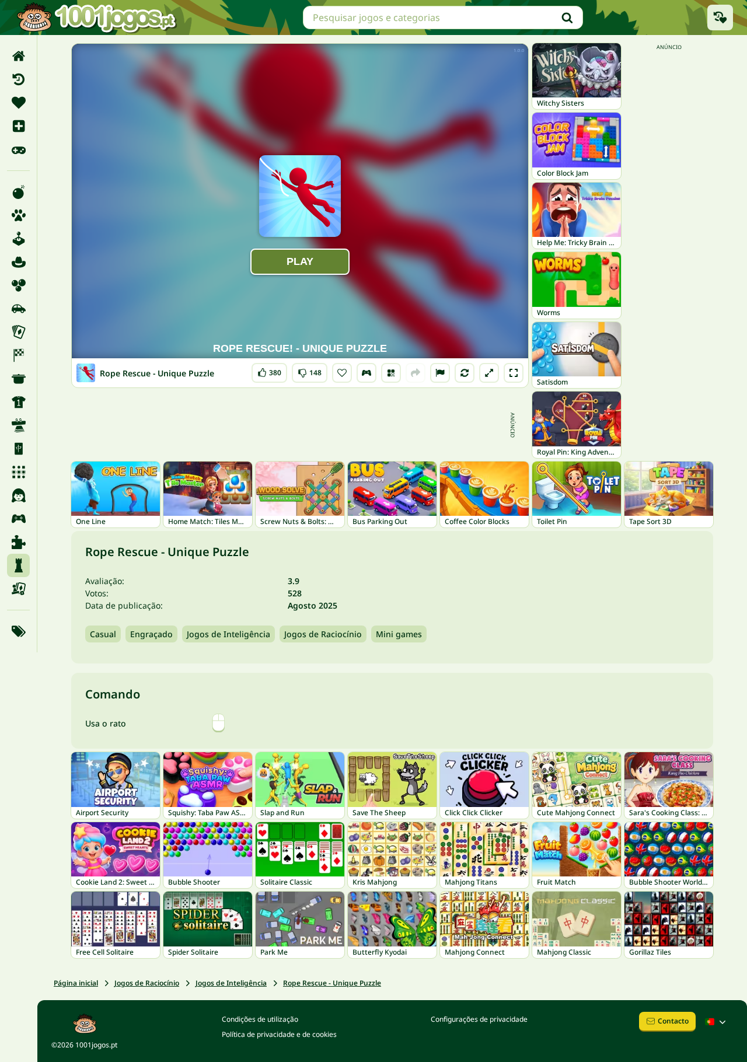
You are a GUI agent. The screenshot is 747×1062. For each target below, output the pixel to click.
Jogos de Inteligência (228, 634)
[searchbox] (443, 17)
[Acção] (18, 192)
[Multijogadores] (18, 518)
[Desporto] (18, 402)
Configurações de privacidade (479, 1019)
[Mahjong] (18, 448)
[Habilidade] (18, 425)
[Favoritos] (18, 102)
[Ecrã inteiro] (513, 373)
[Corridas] (18, 355)
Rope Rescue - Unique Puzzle (332, 983)
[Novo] (18, 126)
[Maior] (489, 373)
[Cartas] (18, 332)
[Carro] (18, 308)
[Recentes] (18, 79)
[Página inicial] (18, 56)
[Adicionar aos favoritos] (342, 373)
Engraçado (151, 634)
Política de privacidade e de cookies (279, 1034)
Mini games (399, 634)
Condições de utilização (260, 1019)
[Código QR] (391, 373)
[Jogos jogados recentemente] (720, 17)
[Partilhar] (415, 373)
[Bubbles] (18, 285)
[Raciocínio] (18, 565)
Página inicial (76, 983)
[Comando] (366, 373)
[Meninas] (18, 495)
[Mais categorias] (18, 631)
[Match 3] (18, 472)
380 (271, 370)
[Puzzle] (18, 542)
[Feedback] (440, 373)
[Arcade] (18, 238)
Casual (103, 634)
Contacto (673, 1021)
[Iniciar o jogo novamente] (464, 373)
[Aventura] (18, 262)
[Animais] (18, 215)
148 (310, 370)
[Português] (716, 1022)
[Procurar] (567, 17)
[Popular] (18, 149)
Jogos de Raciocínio (323, 634)
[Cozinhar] (18, 378)
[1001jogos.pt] (96, 17)
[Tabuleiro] (18, 588)
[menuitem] (18, 56)
